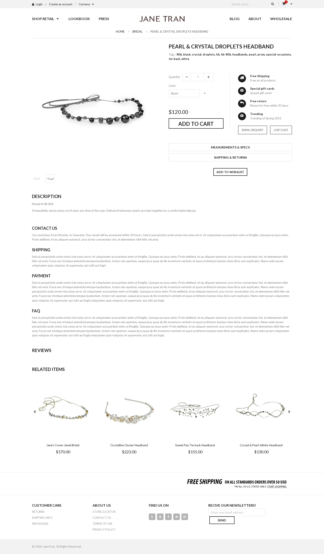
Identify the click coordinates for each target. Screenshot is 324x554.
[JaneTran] (162, 19)
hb (218, 54)
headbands (240, 54)
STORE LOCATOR (104, 511)
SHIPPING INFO (42, 517)
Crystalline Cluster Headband (129, 445)
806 (179, 54)
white (185, 59)
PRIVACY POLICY (104, 529)
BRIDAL (137, 31)
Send (222, 520)
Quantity (174, 77)
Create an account (60, 4)
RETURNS (38, 511)
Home (120, 31)
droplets (209, 54)
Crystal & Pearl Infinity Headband (261, 445)
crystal (197, 54)
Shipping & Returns (230, 157)
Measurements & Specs (230, 147)
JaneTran (49, 546)
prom (261, 54)
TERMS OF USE (102, 523)
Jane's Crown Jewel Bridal (62, 445)
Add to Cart (196, 123)
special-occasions (279, 54)
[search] (272, 3)
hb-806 (226, 54)
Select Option (76, 436)
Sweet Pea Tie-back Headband (195, 445)
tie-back (175, 59)
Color (172, 85)
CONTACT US (102, 517)
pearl (253, 54)
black (187, 54)
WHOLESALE (40, 523)
